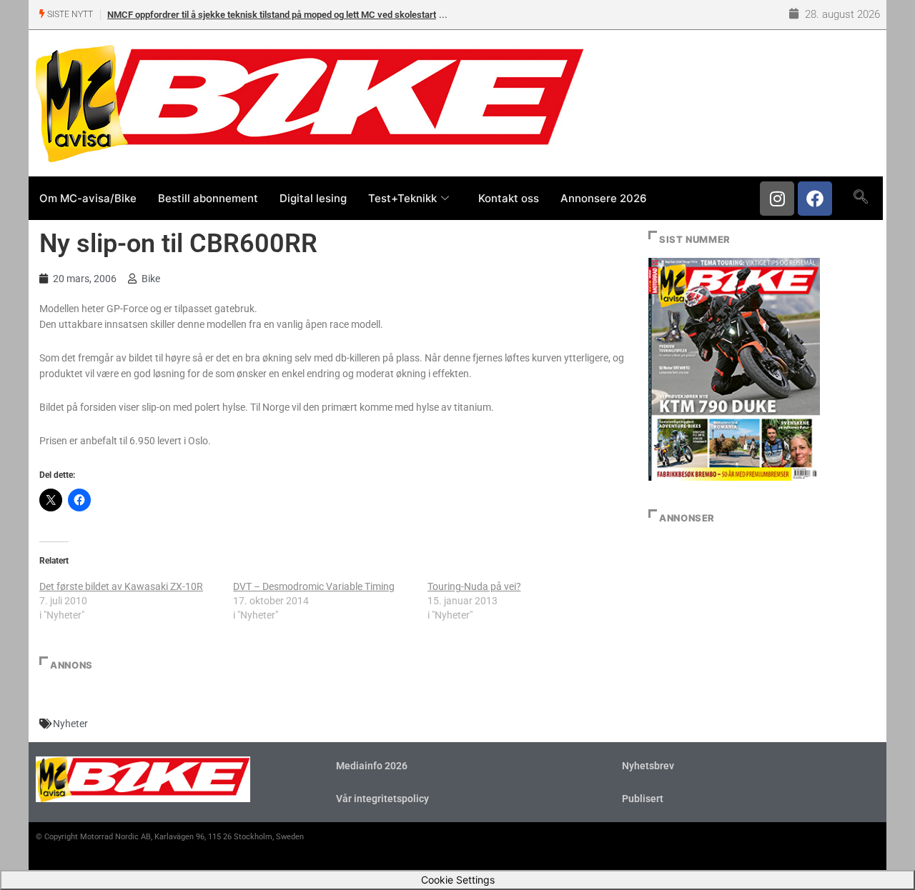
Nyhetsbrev (648, 765)
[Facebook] (815, 198)
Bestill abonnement (208, 198)
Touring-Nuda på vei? (474, 586)
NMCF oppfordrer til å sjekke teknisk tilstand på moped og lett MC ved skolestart (271, 14)
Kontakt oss (508, 198)
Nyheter (70, 723)
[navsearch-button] (860, 198)
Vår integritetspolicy (382, 798)
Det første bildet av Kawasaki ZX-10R (121, 586)
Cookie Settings (458, 880)
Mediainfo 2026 (371, 765)
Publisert (642, 798)
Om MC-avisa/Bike (88, 198)
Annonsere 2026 (603, 198)
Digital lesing (313, 198)
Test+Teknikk (402, 198)
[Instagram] (777, 198)
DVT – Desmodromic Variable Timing (314, 586)
